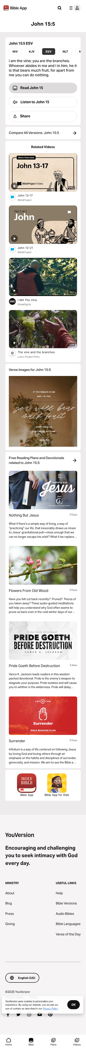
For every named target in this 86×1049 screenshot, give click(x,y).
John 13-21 (29, 248)
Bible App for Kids (57, 795)
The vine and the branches (40, 352)
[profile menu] (74, 8)
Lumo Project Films (29, 356)
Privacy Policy (50, 1008)
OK (73, 1004)
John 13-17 (29, 195)
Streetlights (24, 304)
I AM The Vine (31, 300)
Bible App (26, 795)
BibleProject (25, 200)
